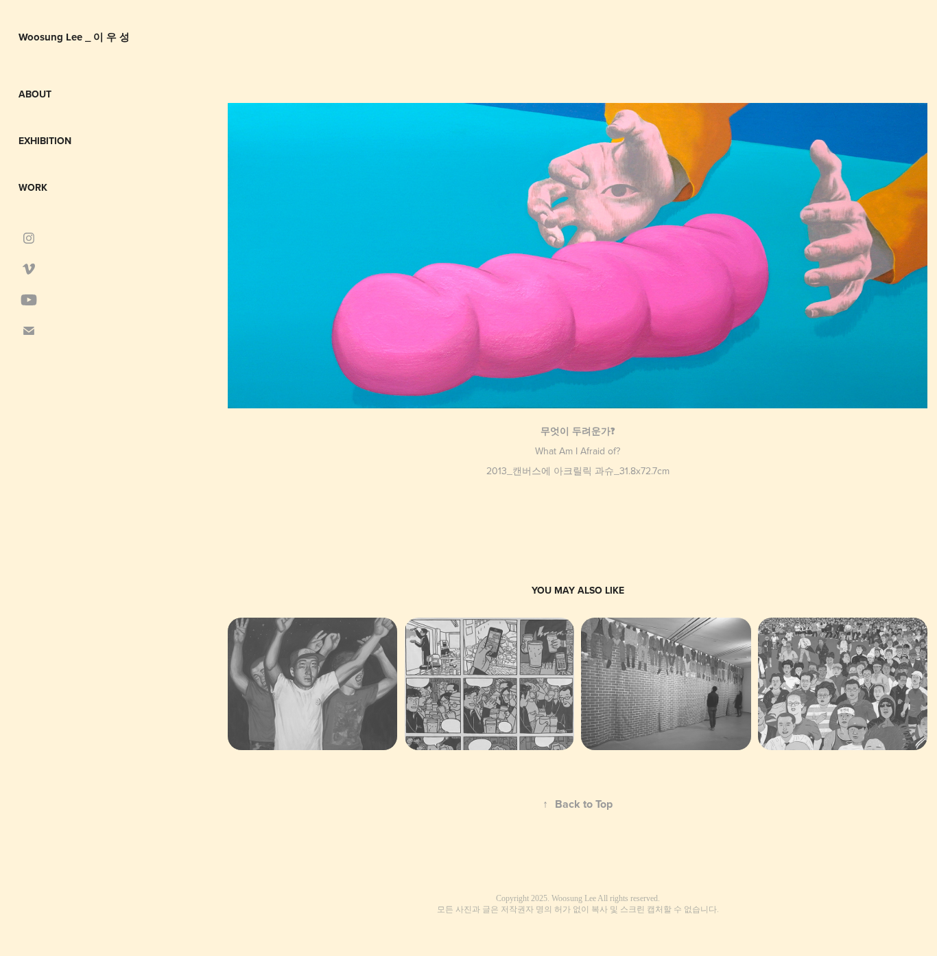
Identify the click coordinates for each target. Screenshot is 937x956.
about (35, 94)
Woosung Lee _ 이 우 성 (74, 37)
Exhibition (45, 141)
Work (33, 187)
